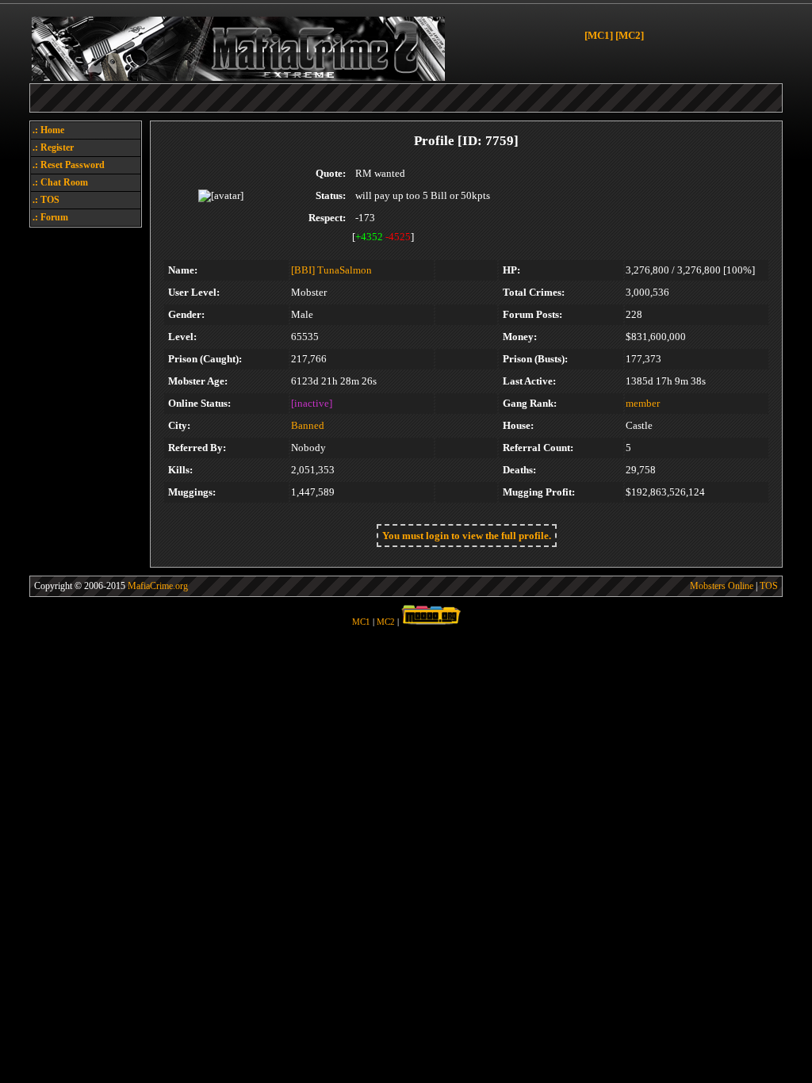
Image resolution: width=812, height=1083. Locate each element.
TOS (769, 585)
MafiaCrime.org (158, 585)
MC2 (386, 622)
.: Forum (50, 217)
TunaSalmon (344, 270)
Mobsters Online (721, 585)
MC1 (361, 622)
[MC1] (598, 35)
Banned (307, 425)
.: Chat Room (60, 182)
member (643, 403)
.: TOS (46, 199)
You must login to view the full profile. (466, 536)
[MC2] (629, 35)
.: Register (53, 147)
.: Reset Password (69, 164)
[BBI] (303, 270)
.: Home (48, 130)
